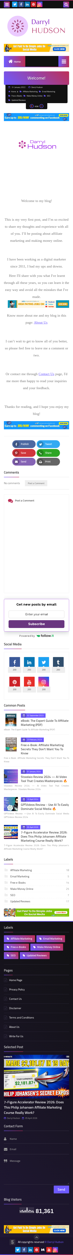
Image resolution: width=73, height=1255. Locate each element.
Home (17, 61)
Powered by (27, 635)
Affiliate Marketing (30, 91)
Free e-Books (16, 96)
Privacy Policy (17, 989)
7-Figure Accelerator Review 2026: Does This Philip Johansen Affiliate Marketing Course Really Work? (44, 836)
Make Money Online (34, 96)
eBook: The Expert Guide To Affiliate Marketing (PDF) (45, 723)
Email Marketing (48, 91)
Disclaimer (15, 1008)
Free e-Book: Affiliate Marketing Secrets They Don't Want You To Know (42, 749)
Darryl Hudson (13, 1118)
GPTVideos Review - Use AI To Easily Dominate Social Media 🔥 (45, 807)
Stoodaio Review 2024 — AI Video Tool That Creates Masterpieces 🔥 (44, 779)
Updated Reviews (18, 100)
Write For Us (16, 1036)
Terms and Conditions (21, 1017)
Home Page (15, 980)
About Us (40, 322)
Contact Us (46, 374)
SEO (48, 96)
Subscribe (36, 624)
